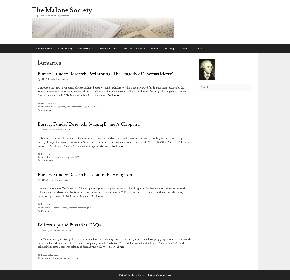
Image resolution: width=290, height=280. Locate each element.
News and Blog (65, 48)
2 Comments (47, 110)
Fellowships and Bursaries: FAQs (69, 225)
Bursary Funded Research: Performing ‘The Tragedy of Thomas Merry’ (105, 74)
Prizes (66, 258)
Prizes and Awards (49, 255)
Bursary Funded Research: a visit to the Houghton (85, 175)
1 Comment (46, 211)
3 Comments (47, 160)
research (55, 157)
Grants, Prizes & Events (133, 48)
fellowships (56, 258)
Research (52, 103)
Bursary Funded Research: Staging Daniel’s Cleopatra (89, 124)
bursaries (45, 106)
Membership (84, 48)
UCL (94, 106)
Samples (155, 48)
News (44, 103)
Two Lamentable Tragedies (78, 106)
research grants (58, 106)
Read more (113, 95)
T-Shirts (184, 48)
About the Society (43, 48)
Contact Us (200, 48)
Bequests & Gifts (108, 48)
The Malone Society (62, 10)
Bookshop (169, 48)
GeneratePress (164, 275)
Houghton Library (59, 207)
